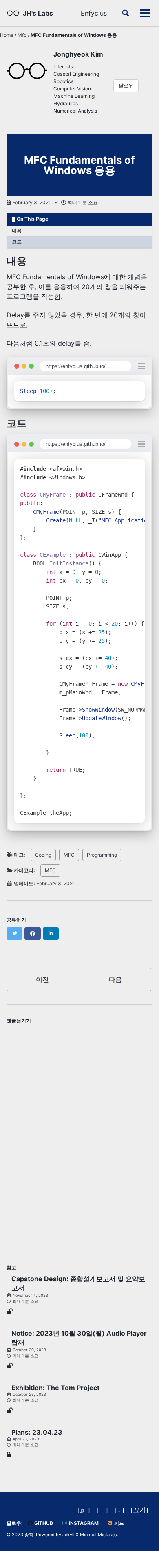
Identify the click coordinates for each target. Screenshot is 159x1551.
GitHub (43, 1523)
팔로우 (126, 85)
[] (139, 1509)
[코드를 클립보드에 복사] (134, 391)
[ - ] (119, 1510)
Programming (102, 855)
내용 (17, 231)
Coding (43, 855)
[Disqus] (79, 1130)
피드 (118, 1523)
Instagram (83, 1523)
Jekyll (68, 1534)
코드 (17, 242)
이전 (42, 979)
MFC (69, 855)
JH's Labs (38, 13)
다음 (115, 979)
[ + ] (102, 1510)
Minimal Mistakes (98, 1534)
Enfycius (94, 13)
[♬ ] (83, 1510)
